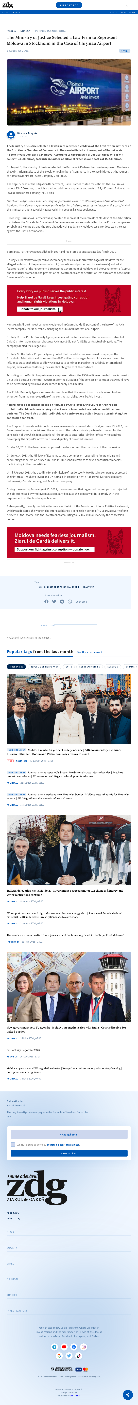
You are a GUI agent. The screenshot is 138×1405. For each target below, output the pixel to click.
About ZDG (13, 1212)
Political (21, 761)
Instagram (83, 1346)
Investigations (17, 1310)
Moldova (16, 667)
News (10, 1232)
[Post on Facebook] (46, 601)
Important (13, 942)
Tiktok (78, 1355)
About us (12, 1057)
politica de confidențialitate (63, 1144)
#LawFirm (88, 587)
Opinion (12, 1279)
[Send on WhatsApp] (70, 601)
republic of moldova (45, 667)
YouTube (64, 1346)
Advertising (13, 1218)
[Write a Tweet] (54, 601)
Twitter (69, 1355)
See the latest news (88, 652)
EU (69, 667)
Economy (25, 30)
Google (59, 1355)
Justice (12, 1295)
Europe (113, 667)
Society (12, 1247)
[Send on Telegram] (62, 601)
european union (89, 667)
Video (10, 1263)
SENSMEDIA (75, 1395)
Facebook (73, 1346)
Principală (11, 30)
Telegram (54, 1346)
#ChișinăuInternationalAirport (59, 587)
